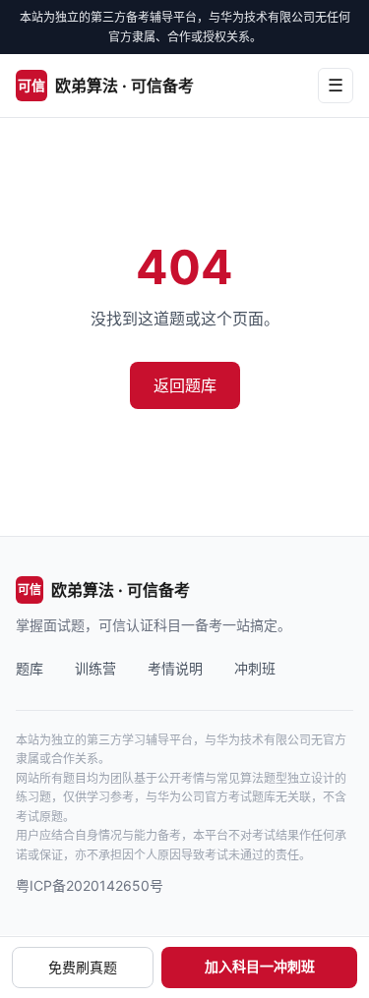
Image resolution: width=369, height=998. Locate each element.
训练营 (95, 668)
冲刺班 (255, 668)
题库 (29, 668)
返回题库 (185, 385)
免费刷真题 (82, 967)
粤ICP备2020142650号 (89, 885)
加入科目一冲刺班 (260, 966)
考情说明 (175, 668)
